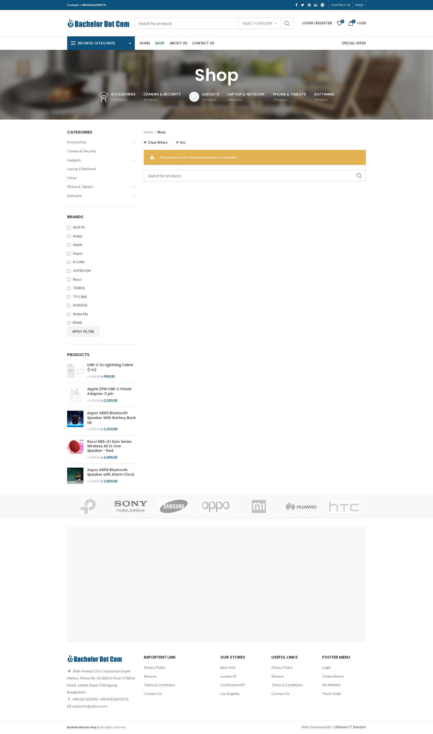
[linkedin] (315, 5)
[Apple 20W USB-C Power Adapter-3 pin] (75, 395)
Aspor (77, 253)
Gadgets (74, 160)
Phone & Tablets (80, 186)
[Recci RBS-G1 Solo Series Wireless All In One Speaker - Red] (75, 449)
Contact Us (153, 693)
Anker (77, 236)
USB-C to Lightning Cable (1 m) (110, 367)
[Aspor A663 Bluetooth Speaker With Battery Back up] (75, 421)
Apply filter (83, 332)
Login (326, 667)
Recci (77, 279)
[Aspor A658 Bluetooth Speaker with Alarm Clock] (75, 476)
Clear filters (158, 142)
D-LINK (79, 262)
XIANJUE (80, 305)
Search (287, 23)
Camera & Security (81, 151)
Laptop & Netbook (81, 169)
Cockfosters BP (232, 685)
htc (183, 142)
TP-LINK (80, 296)
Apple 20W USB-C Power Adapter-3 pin (109, 391)
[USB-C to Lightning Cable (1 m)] (75, 371)
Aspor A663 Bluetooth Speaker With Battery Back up (111, 418)
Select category (257, 23)
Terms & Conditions (159, 685)
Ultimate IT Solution (349, 727)
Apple (77, 244)
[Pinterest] (309, 5)
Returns (150, 676)
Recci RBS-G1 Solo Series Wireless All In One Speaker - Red (109, 446)
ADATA (79, 227)
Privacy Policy (154, 667)
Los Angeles (230, 693)
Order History (333, 676)
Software (74, 195)
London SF (228, 676)
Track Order (331, 693)
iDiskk (77, 322)
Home (148, 132)
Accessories (76, 142)
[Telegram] (322, 5)
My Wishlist (331, 685)
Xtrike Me (80, 314)
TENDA (79, 288)
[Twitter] (302, 5)
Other (72, 178)
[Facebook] (296, 5)
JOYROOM (82, 270)
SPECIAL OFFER (354, 43)
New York (227, 667)
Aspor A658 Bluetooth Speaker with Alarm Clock (110, 472)
